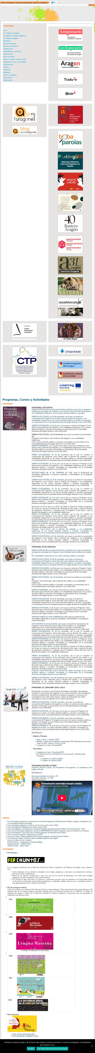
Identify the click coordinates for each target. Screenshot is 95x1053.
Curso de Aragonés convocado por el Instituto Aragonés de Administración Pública (36, 833)
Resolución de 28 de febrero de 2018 (45, 507)
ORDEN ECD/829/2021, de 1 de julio (45, 590)
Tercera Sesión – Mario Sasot (18, 846)
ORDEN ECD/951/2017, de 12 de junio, (46, 522)
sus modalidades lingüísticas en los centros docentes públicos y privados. (58, 413)
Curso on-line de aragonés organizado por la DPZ (25, 834)
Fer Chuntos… (12, 853)
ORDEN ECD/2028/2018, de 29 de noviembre (50, 489)
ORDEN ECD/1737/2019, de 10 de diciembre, (48, 480)
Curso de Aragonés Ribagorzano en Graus (22, 827)
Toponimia (6, 70)
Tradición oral (8, 49)
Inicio (5, 30)
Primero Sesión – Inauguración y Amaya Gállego (25, 842)
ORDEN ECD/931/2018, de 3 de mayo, (46, 498)
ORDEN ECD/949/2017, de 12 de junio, (46, 726)
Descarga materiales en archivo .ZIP (45, 776)
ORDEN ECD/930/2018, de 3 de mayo (46, 639)
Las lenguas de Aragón (11, 33)
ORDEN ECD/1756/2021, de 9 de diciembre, (47, 577)
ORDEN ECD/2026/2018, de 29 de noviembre (50, 631)
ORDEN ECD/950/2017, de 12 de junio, (46, 663)
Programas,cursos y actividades (14, 62)
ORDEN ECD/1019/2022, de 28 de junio (46, 568)
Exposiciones (8, 54)
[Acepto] (92, 1046)
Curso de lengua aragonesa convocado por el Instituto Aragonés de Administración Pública (39, 821)
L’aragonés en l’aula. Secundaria (48, 752)
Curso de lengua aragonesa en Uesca (20, 825)
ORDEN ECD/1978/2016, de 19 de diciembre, (48, 678)
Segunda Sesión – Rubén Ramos (19, 844)
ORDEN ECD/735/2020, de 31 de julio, (45, 608)
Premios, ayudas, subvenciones (14, 59)
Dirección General (9, 43)
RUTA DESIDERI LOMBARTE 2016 (25, 1036)
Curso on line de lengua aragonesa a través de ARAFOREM (28, 831)
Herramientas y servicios (12, 51)
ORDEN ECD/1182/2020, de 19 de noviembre (50, 455)
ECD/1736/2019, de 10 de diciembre (45, 624)
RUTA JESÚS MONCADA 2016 (23, 1034)
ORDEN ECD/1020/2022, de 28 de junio (46, 425)
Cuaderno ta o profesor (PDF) (52, 759)
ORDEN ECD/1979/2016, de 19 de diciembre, (48, 536)
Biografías (6, 72)
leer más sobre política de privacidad (52, 1049)
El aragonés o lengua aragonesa (14, 36)
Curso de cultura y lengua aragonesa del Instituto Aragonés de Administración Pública (38, 836)
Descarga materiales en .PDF (42, 778)
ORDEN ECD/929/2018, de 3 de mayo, (46, 711)
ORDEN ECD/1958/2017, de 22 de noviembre (48, 718)
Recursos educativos (10, 46)
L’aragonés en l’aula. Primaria (47, 745)
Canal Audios (7, 80)
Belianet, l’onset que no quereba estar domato (53, 741)
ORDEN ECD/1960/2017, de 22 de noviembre (50, 514)
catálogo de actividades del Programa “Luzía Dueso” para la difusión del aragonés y (62, 411)
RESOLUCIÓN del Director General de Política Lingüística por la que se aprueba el (61, 409)
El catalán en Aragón (10, 38)
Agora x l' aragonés (10, 75)
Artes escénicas (9, 57)
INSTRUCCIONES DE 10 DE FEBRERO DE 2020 (52, 473)
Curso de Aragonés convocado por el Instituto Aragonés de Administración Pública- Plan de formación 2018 (46, 829)
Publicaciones (8, 64)
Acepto (31, 1049)
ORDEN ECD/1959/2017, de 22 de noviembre (50, 656)
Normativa (6, 41)
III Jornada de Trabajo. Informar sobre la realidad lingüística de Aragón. (32, 838)
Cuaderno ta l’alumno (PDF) (51, 760)
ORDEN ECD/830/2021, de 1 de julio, (45, 446)
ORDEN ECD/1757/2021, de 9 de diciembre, (47, 434)
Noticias (6, 67)
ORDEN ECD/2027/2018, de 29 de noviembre (48, 702)
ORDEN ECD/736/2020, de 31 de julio (46, 464)
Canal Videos (8, 77)
